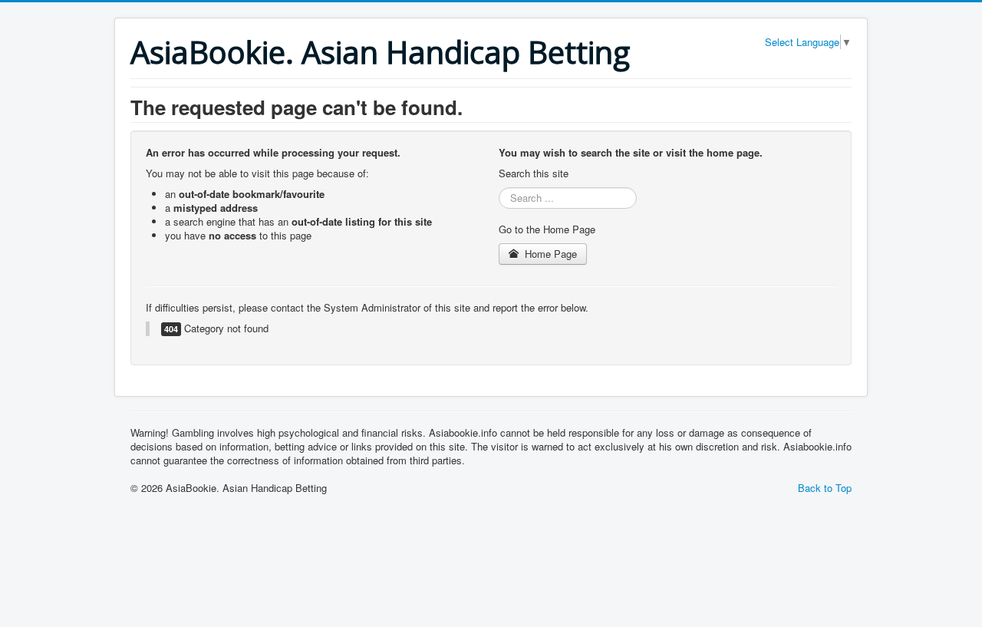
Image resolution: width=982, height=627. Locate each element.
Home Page (549, 253)
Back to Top (825, 487)
